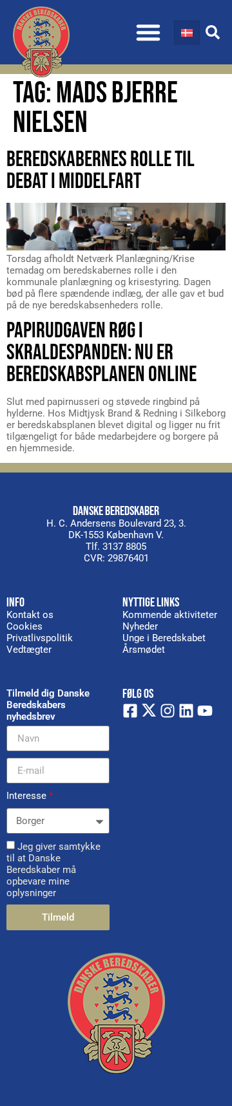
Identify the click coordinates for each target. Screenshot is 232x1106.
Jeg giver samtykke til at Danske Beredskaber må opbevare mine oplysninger (53, 870)
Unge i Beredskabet (164, 638)
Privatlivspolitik (39, 638)
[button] (148, 32)
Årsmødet (143, 649)
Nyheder (140, 626)
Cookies (24, 626)
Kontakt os (29, 615)
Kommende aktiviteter (169, 615)
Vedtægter (29, 649)
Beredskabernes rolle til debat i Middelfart (100, 170)
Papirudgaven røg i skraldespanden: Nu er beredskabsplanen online (101, 352)
